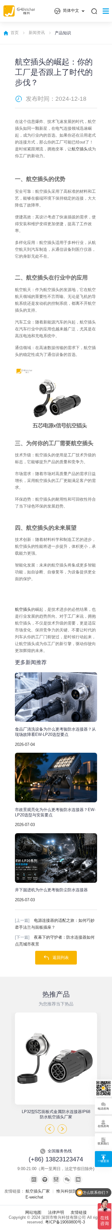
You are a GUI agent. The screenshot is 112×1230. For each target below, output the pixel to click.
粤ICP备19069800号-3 (65, 1222)
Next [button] (62, 1129)
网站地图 (33, 1212)
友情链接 (79, 1212)
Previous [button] (49, 1129)
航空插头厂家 (38, 1191)
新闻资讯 (37, 33)
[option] (56, 1066)
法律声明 (56, 1212)
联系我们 (103, 1143)
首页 (15, 33)
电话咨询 (103, 1108)
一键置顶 (103, 1161)
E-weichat (34, 1197)
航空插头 (80, 149)
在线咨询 (103, 1126)
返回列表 (61, 957)
